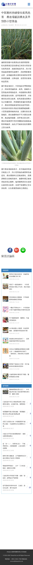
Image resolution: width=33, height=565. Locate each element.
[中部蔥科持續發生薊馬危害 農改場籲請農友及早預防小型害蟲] (10, 250)
